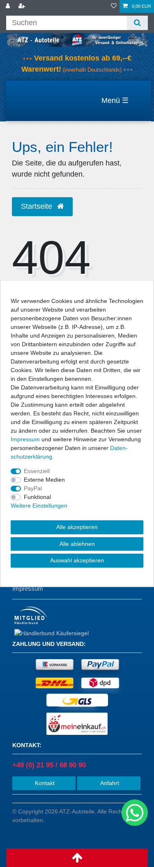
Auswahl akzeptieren (77, 560)
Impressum (27, 588)
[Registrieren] (23, 6)
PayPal (33, 488)
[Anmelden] (8, 6)
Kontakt (44, 783)
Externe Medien (44, 479)
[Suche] (137, 23)
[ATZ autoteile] (77, 39)
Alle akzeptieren (77, 527)
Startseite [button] (37, 206)
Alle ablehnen (77, 543)
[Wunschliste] (114, 6)
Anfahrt (109, 783)
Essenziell (37, 471)
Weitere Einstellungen (39, 505)
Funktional (37, 497)
